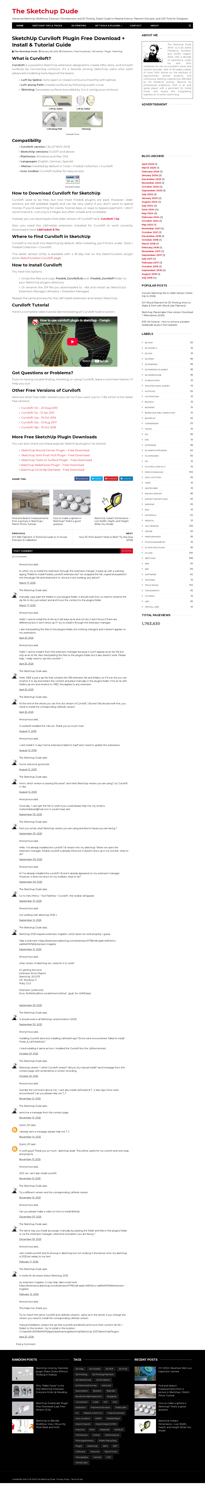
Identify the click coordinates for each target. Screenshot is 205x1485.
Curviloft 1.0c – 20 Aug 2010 (39, 407)
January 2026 (150, 175)
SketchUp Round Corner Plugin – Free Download (55, 450)
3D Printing (78, 25)
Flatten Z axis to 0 (155, 466)
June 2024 (148, 209)
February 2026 (150, 171)
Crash (148, 429)
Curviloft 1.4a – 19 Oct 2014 (38, 417)
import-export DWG (156, 499)
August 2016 (149, 274)
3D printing (151, 364)
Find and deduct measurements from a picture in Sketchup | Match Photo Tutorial (30, 521)
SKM (147, 563)
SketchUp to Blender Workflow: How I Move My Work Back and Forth (51, 1424)
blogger (126, 551)
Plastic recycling (155, 547)
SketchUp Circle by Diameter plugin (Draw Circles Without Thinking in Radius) (52, 1371)
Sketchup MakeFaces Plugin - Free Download (53, 465)
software (150, 574)
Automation (152, 396)
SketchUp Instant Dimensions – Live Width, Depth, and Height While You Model (112, 521)
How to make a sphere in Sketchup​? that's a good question (67, 521)
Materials (150, 515)
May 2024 (147, 213)
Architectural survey (157, 386)
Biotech (149, 402)
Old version (97, 51)
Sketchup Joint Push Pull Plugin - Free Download (55, 455)
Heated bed (151, 488)
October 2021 (150, 232)
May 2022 (147, 224)
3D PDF (148, 353)
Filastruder (152, 456)
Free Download (82, 51)
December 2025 (151, 179)
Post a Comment (26, 1344)
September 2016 (152, 270)
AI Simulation (152, 380)
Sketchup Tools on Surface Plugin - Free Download (56, 460)
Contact (135, 25)
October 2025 (150, 186)
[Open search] (190, 25)
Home (19, 25)
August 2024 (150, 201)
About (155, 25)
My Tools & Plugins (107, 25)
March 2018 (149, 243)
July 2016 (147, 277)
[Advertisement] (167, 130)
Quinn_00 (24, 1125)
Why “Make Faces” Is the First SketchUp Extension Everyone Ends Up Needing (51, 1389)
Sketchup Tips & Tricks (47, 25)
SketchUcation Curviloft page (40, 258)
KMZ (147, 510)
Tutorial (150, 596)
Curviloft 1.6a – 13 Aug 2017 (39, 422)
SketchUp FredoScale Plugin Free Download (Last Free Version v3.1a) (52, 1406)
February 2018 (150, 247)
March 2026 (149, 167)
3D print (149, 359)
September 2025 (152, 190)
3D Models (151, 348)
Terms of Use (77, 1479)
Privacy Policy (63, 1479)
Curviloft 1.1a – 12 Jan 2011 (37, 412)
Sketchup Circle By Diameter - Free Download (52, 469)
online (148, 531)
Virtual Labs (152, 607)
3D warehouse (153, 375)
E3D (147, 439)
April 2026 (148, 164)
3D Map (149, 342)
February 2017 (150, 262)
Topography (152, 590)
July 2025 (147, 194)
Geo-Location (153, 477)
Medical (149, 520)
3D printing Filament (156, 369)
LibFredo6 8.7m (48, 229)
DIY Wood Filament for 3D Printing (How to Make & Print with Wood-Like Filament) (166, 304)
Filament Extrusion (156, 450)
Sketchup (117, 51)
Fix (146, 461)
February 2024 (151, 217)
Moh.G (26, 1479)
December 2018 (151, 236)
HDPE (148, 483)
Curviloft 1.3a (110, 218)
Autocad (150, 391)
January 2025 (150, 198)
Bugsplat (150, 418)
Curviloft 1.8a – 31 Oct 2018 (38, 427)
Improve (149, 504)
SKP (147, 569)
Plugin (108, 51)
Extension (67, 51)
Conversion (151, 423)
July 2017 (147, 258)
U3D (147, 601)
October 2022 (150, 220)
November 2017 (151, 251)
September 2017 (152, 255)
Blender (150, 407)
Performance (153, 536)
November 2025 (151, 182)
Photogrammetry (155, 542)
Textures (150, 580)
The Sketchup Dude (45, 11)
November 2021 (151, 228)
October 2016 (150, 266)
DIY (146, 434)
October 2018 (150, 239)
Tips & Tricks (151, 585)
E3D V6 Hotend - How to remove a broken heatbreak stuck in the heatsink (166, 323)
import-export (153, 493)
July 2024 (147, 205)
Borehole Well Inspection (160, 413)
